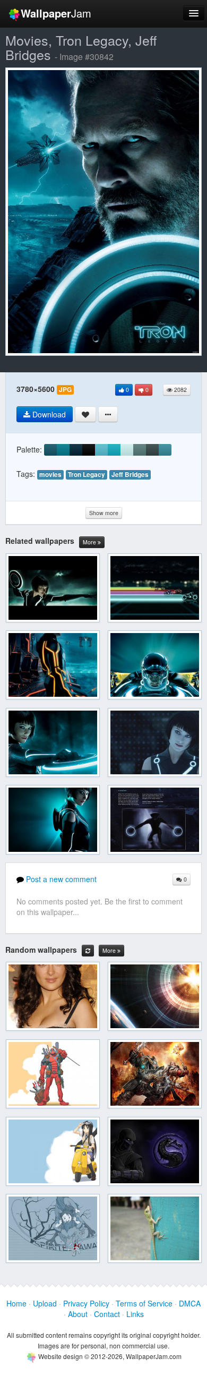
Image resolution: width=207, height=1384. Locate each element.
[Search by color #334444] (152, 450)
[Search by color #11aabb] (114, 450)
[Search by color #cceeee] (126, 450)
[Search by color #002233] (76, 450)
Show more (103, 513)
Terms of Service (144, 1303)
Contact (107, 1314)
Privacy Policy (86, 1303)
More (90, 542)
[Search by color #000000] (88, 450)
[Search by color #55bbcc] (101, 450)
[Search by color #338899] (165, 450)
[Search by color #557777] (139, 450)
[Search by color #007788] (63, 450)
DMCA (190, 1303)
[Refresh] (88, 950)
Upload (45, 1303)
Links (135, 1314)
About (78, 1314)
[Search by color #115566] (50, 450)
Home (16, 1303)
